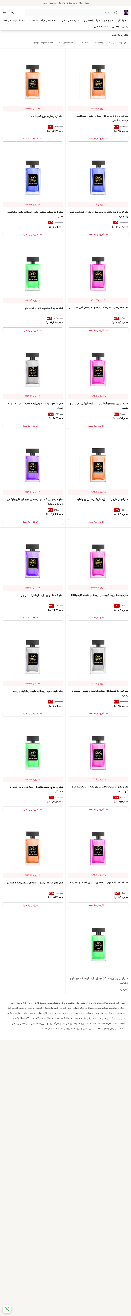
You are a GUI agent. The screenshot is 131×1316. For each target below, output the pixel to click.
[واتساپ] (7, 1308)
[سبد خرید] (4, 12)
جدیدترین (117, 42)
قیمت (85, 42)
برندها (100, 42)
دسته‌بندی (68, 42)
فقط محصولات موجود (43, 42)
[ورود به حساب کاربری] (12, 12)
